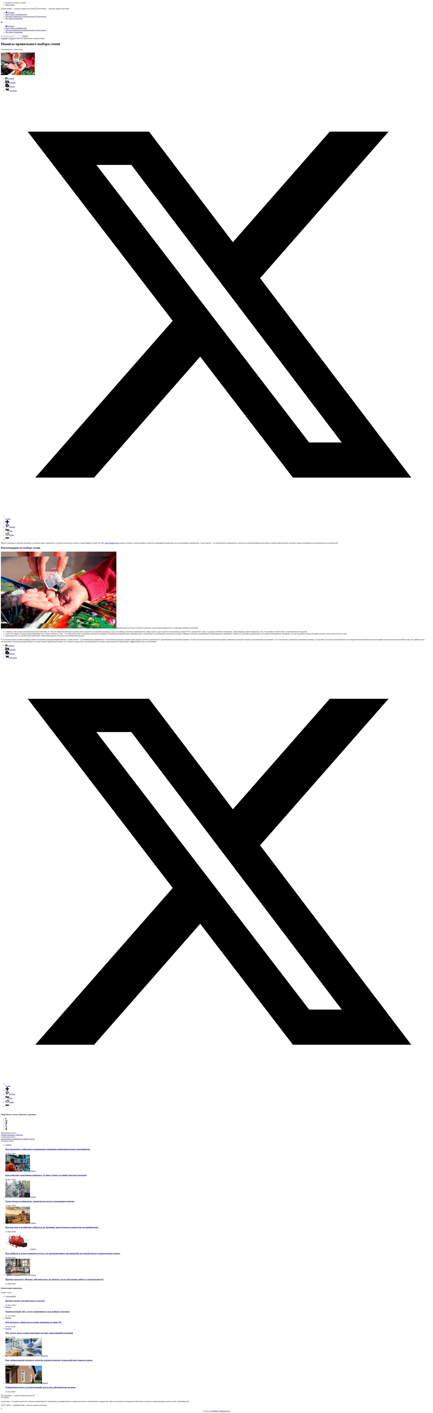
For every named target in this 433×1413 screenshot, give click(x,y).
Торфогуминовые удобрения (12, 1135)
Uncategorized (10, 1296)
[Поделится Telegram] (6, 1127)
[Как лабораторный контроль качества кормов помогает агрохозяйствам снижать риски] (23, 1356)
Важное (8, 1307)
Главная (10, 12)
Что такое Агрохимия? (14, 18)
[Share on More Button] (7, 523)
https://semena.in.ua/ (112, 543)
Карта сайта (10, 5)
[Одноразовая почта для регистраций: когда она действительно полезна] (23, 1383)
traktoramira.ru (225, 1411)
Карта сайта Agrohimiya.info (16, 14)
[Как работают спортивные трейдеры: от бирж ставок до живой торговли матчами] (17, 1171)
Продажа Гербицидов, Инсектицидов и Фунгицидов (25, 16)
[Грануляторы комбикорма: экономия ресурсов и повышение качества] (17, 1197)
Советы (12, 38)
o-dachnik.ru (214, 1411)
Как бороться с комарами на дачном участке (18, 1139)
